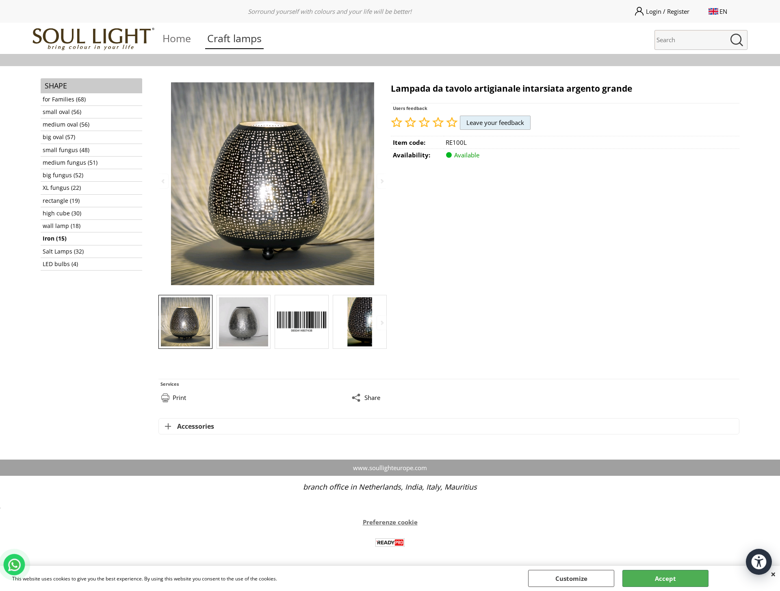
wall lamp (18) (61, 226)
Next (381, 322)
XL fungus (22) (62, 187)
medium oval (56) (66, 124)
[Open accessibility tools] (759, 562)
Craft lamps (234, 38)
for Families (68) (64, 99)
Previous (163, 322)
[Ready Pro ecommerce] (390, 542)
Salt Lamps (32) (63, 251)
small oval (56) (62, 112)
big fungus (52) (63, 175)
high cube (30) (62, 213)
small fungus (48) (66, 150)
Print (179, 397)
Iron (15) (55, 238)
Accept (665, 578)
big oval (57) (59, 137)
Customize (571, 578)
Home (176, 38)
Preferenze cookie (390, 522)
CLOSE (773, 574)
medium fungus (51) (70, 162)
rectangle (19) (61, 200)
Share (372, 397)
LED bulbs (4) (60, 264)
